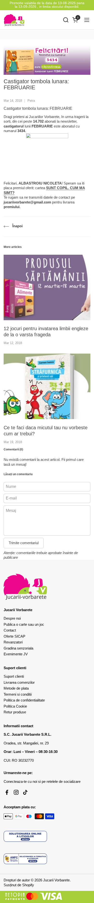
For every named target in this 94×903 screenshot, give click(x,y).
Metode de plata (16, 688)
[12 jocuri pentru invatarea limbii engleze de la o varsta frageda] (47, 287)
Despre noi (12, 618)
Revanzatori (13, 642)
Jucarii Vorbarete (56, 880)
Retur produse (15, 712)
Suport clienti (14, 676)
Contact (10, 630)
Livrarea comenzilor (19, 682)
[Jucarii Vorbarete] (14, 20)
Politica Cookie (15, 706)
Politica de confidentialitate (24, 700)
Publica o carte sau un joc (24, 624)
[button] (66, 20)
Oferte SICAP (14, 636)
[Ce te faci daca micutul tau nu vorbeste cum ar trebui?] (47, 386)
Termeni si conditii (18, 694)
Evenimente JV (16, 654)
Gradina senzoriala (18, 648)
